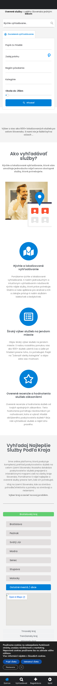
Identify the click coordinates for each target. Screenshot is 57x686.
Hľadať (30, 102)
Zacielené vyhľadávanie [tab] (21, 34)
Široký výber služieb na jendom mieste (28, 333)
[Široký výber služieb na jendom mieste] (28, 317)
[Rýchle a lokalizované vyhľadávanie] (28, 251)
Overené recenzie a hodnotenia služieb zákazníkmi (29, 395)
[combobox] (28, 69)
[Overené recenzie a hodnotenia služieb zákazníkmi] (28, 379)
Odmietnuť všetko (31, 661)
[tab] (28, 514)
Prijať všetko (11, 661)
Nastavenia (10, 667)
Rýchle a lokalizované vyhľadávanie (28, 267)
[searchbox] (28, 68)
